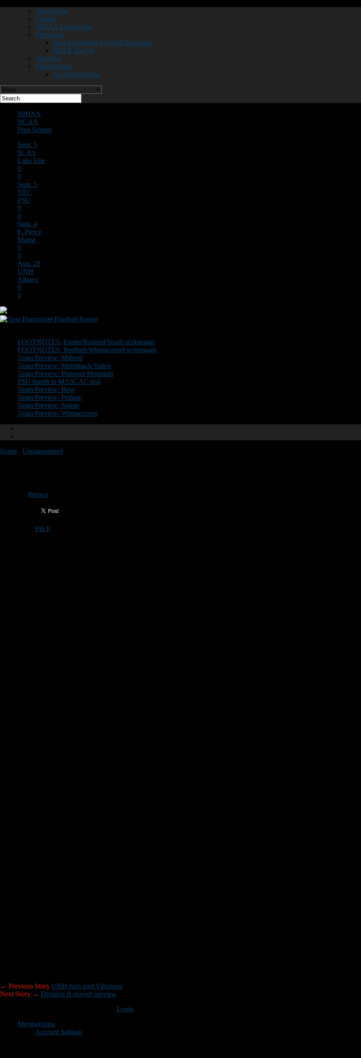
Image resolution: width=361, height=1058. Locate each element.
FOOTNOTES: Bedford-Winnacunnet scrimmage (87, 350)
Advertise (48, 58)
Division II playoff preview (79, 994)
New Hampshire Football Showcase (103, 42)
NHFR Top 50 (73, 50)
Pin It (42, 528)
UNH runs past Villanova (87, 986)
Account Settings (76, 74)
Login (125, 1009)
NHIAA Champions (63, 26)
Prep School (35, 129)
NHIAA (29, 114)
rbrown (38, 494)
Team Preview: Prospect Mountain (66, 373)
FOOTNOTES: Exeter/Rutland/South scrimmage (86, 342)
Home (8, 451)
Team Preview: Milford (50, 357)
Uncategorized (42, 451)
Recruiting (49, 34)
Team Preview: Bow (46, 389)
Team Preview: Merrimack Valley (64, 365)
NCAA (28, 121)
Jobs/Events (51, 11)
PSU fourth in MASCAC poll (59, 381)
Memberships (54, 66)
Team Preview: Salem (48, 405)
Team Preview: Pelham (50, 397)
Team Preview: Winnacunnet (58, 413)
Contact (46, 18)
